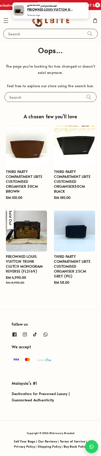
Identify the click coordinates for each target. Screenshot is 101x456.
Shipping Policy (49, 446)
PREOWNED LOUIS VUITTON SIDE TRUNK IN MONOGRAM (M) (50, 9)
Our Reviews (47, 441)
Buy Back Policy (75, 446)
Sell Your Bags (24, 441)
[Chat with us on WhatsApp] (91, 446)
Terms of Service (72, 441)
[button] (6, 20)
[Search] (89, 33)
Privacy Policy (24, 446)
